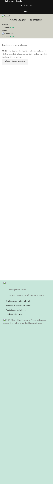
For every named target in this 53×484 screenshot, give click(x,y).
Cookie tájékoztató (14, 314)
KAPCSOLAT (26, 6)
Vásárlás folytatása (15, 62)
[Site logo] (7, 16)
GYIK (26, 12)
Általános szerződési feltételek (19, 301)
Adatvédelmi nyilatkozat (16, 310)
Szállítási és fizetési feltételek (18, 306)
